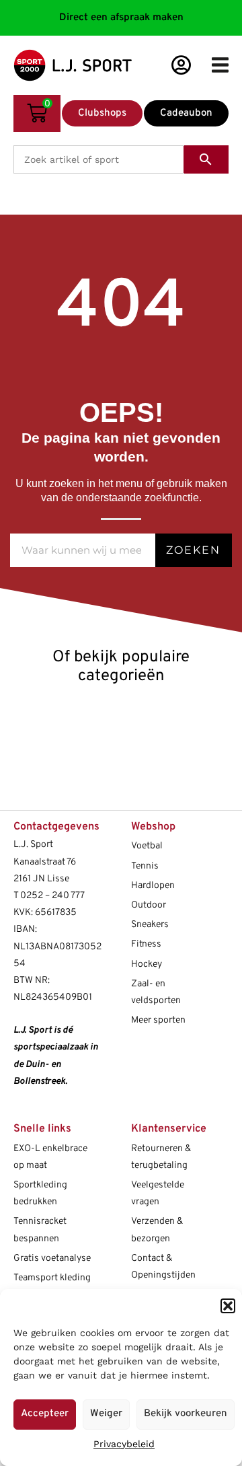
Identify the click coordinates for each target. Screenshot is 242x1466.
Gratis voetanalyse (52, 1258)
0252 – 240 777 (52, 896)
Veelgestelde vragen (157, 1193)
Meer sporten (158, 1020)
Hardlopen (153, 885)
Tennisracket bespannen (40, 1230)
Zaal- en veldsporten (156, 992)
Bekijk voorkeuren (185, 1413)
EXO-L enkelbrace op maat (50, 1157)
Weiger (106, 1413)
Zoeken (193, 550)
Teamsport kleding (52, 1278)
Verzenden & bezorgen (157, 1230)
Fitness (146, 944)
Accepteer (45, 1413)
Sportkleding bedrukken (40, 1193)
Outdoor (148, 905)
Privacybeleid (124, 1443)
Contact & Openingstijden (163, 1267)
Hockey (146, 964)
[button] (228, 1306)
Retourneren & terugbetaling (161, 1157)
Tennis (145, 866)
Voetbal (147, 846)
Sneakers (150, 924)
